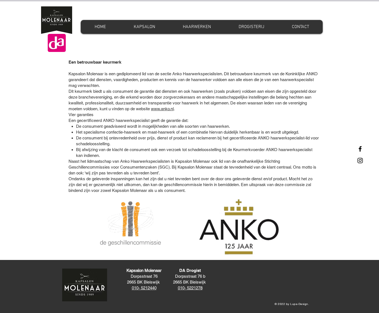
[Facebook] (360, 148)
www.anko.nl (162, 108)
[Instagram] (360, 160)
